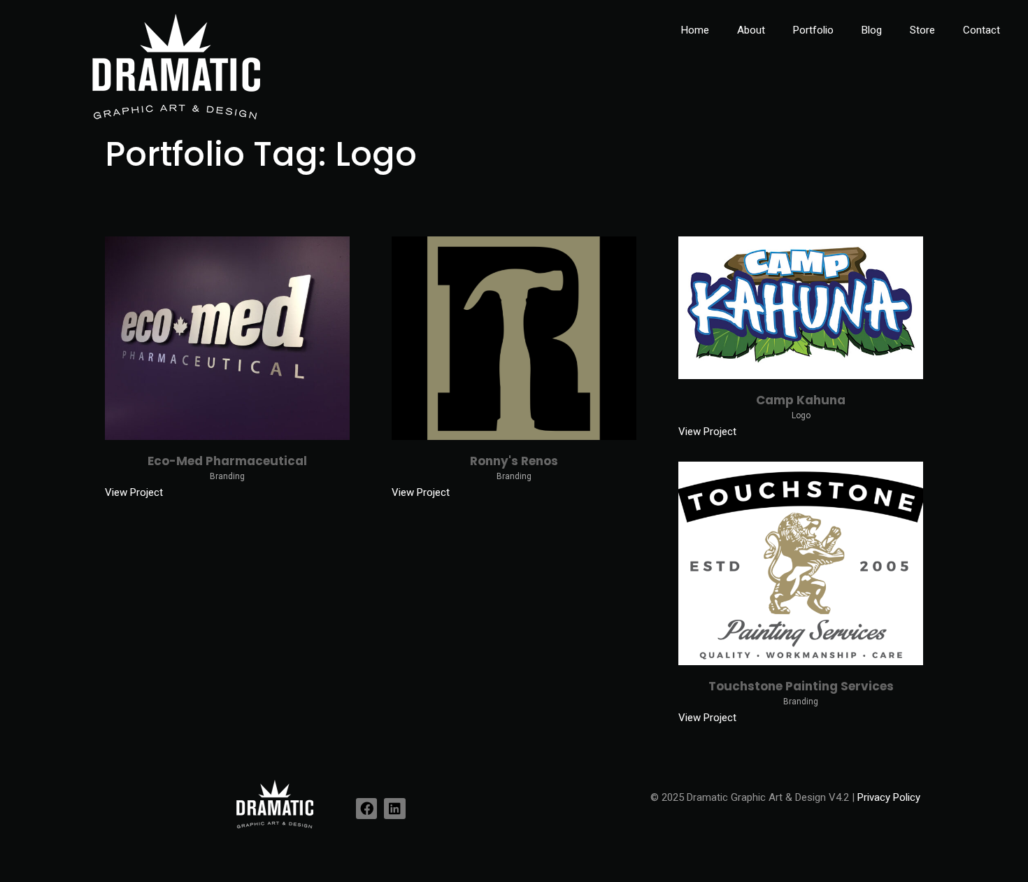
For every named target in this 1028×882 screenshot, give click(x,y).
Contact (981, 30)
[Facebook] (366, 808)
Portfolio (813, 30)
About (751, 30)
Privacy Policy (888, 797)
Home (695, 30)
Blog (872, 30)
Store (922, 30)
